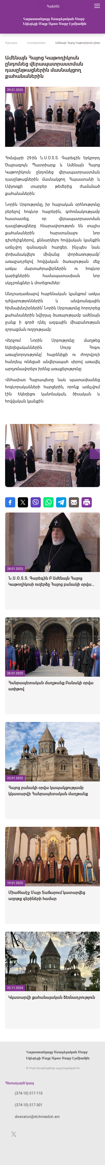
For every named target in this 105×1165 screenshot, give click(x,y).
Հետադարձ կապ (19, 1083)
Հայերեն (53, 6)
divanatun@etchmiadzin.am (37, 1117)
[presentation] (10, 454)
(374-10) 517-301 (29, 1105)
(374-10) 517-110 (29, 1093)
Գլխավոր (11, 43)
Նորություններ (36, 43)
